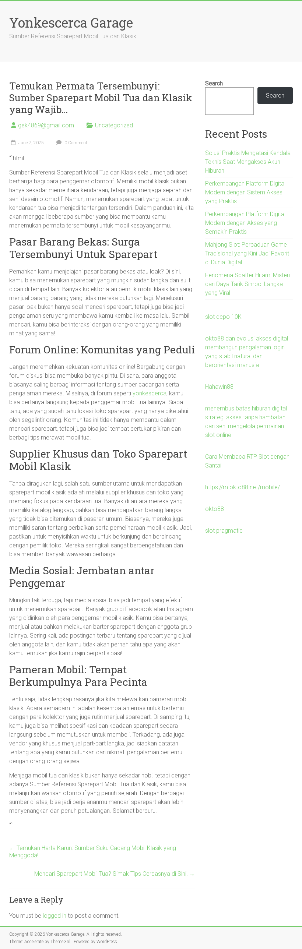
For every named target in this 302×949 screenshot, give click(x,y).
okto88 (214, 508)
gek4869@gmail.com (46, 125)
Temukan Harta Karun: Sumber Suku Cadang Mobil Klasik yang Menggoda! (92, 851)
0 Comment (75, 142)
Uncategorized (114, 125)
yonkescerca (149, 393)
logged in (54, 915)
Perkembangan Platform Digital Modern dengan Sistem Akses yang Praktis (245, 192)
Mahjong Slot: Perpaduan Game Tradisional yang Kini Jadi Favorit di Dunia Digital (247, 253)
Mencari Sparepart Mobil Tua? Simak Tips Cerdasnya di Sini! (114, 873)
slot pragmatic (224, 530)
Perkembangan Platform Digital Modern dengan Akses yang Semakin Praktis (245, 223)
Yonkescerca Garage (71, 22)
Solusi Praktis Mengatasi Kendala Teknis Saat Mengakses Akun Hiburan (248, 161)
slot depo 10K (223, 316)
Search (214, 83)
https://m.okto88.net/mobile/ (242, 487)
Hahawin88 (219, 386)
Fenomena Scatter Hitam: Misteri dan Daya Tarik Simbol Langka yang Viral (247, 284)
